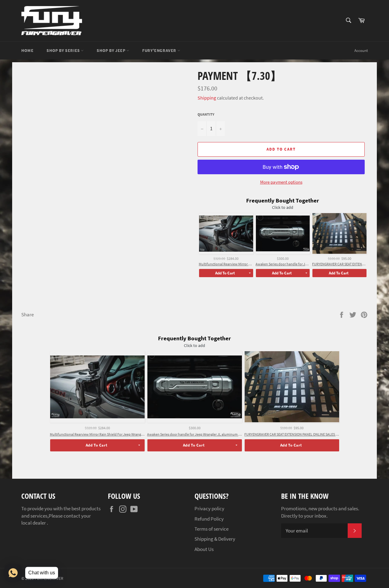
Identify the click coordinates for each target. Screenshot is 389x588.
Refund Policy (209, 518)
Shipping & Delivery (214, 538)
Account (361, 50)
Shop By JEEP (111, 50)
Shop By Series (63, 50)
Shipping (207, 98)
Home (27, 50)
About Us (204, 549)
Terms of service (211, 528)
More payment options (281, 182)
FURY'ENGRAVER (159, 50)
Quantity (206, 114)
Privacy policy (209, 508)
